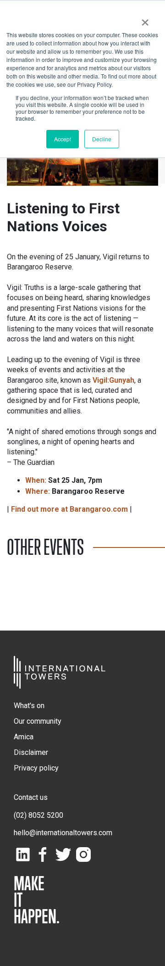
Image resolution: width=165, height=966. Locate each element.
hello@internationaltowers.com (63, 832)
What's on (29, 705)
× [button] (145, 19)
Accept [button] (62, 139)
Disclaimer (31, 752)
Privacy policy (36, 768)
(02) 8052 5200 (38, 815)
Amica (23, 736)
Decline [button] (101, 139)
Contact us (31, 797)
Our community (37, 721)
